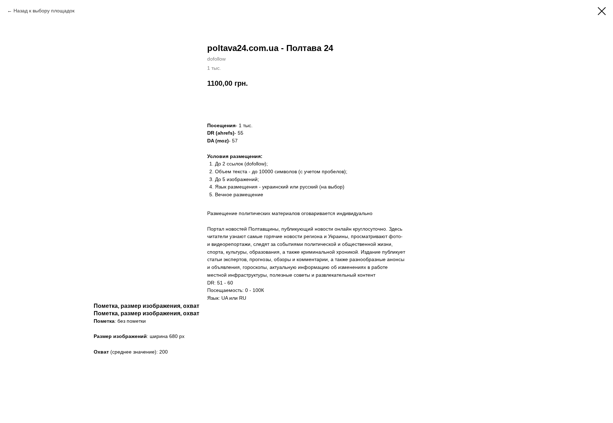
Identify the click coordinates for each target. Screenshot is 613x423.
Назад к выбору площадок (43, 10)
